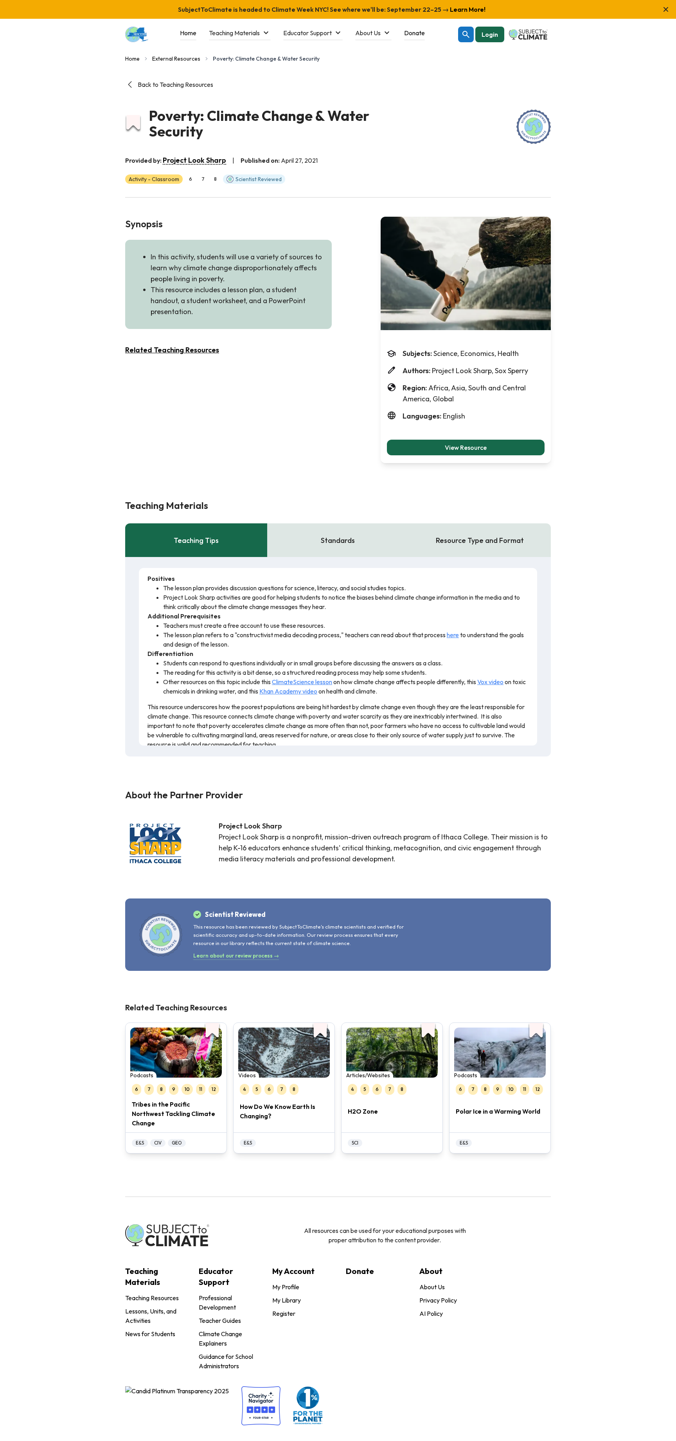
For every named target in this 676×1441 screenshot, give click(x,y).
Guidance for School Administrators (226, 1361)
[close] (666, 9)
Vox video (490, 682)
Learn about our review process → (236, 955)
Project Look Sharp (194, 160)
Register (283, 1313)
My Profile (285, 1287)
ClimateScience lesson (302, 682)
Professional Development (217, 1302)
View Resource (466, 447)
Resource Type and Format (480, 540)
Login (490, 34)
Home (132, 58)
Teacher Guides (220, 1320)
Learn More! (467, 9)
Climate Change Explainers (220, 1338)
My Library (286, 1300)
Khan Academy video (288, 691)
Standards (338, 540)
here (453, 635)
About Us (432, 1287)
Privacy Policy (438, 1300)
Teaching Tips (196, 540)
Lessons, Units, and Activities (150, 1315)
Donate (360, 1271)
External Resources (176, 58)
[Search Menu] (466, 34)
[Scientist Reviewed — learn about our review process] (533, 127)
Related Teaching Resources (172, 349)
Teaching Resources (152, 1298)
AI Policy (431, 1313)
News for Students (150, 1334)
